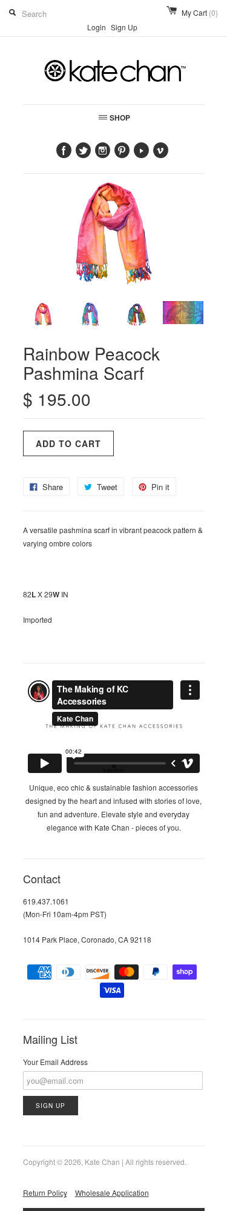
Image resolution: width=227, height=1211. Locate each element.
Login (96, 27)
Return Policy (45, 1192)
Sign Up (124, 27)
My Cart (200, 12)
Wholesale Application (112, 1192)
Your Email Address (55, 1062)
